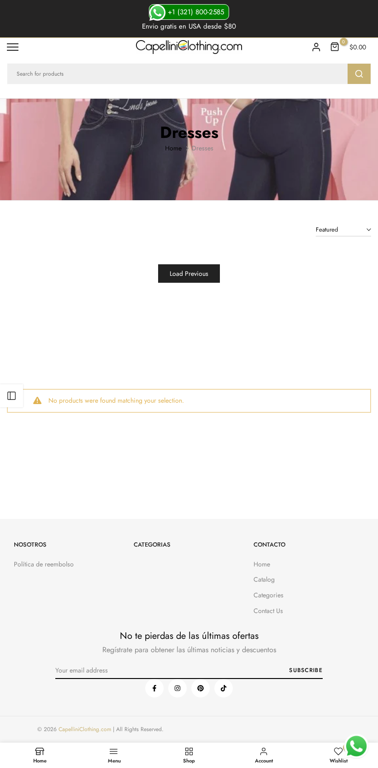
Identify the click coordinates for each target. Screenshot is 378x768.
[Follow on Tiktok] (223, 688)
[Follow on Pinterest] (200, 688)
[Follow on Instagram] (177, 688)
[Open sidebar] (11, 395)
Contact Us (268, 610)
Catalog (264, 579)
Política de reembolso (44, 564)
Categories (269, 595)
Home (173, 148)
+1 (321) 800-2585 (194, 12)
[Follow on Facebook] (154, 688)
